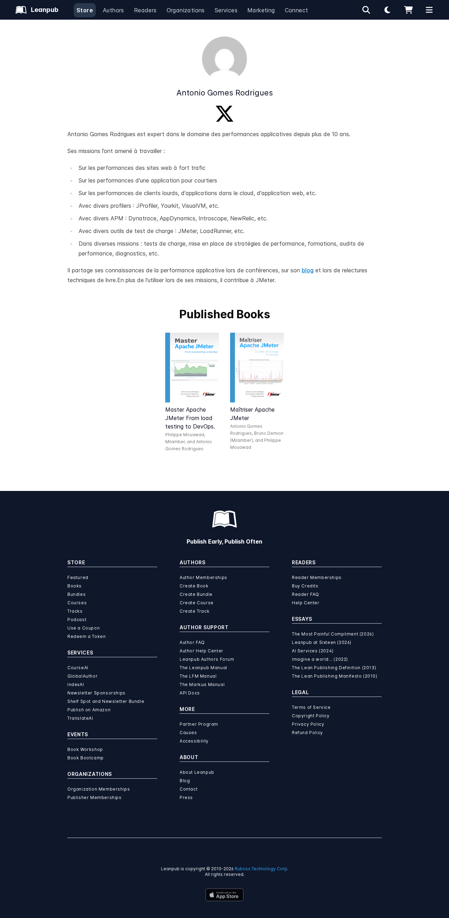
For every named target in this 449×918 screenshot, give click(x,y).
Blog (185, 780)
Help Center (306, 602)
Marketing (261, 10)
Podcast (76, 619)
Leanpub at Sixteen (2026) (321, 642)
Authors (113, 10)
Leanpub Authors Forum (207, 659)
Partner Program (199, 724)
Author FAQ (192, 642)
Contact (188, 789)
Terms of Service (311, 707)
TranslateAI (80, 718)
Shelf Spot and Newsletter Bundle (105, 701)
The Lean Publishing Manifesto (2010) (334, 676)
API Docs (190, 693)
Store (84, 10)
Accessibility (194, 741)
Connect (296, 10)
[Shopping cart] (408, 9)
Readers (145, 10)
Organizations (186, 10)
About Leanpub (197, 772)
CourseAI (77, 667)
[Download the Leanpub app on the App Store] (224, 895)
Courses (77, 602)
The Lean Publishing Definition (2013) (334, 667)
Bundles (76, 594)
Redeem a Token (86, 636)
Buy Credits (305, 585)
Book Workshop (85, 749)
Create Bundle (196, 594)
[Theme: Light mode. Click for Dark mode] (387, 9)
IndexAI (75, 684)
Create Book (194, 585)
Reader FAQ (305, 594)
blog (308, 270)
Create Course (197, 602)
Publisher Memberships (94, 797)
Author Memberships (203, 577)
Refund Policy (307, 732)
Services (226, 10)
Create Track (194, 611)
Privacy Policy (308, 724)
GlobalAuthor (82, 676)
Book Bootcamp (85, 757)
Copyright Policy (311, 715)
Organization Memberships (98, 789)
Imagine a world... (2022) (320, 659)
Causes (188, 732)
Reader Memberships (317, 577)
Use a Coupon (83, 628)
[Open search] (366, 9)
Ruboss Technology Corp (261, 868)
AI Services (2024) (313, 650)
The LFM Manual (198, 676)
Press (186, 797)
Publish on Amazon (88, 709)
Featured (77, 577)
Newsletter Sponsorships (96, 693)
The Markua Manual (202, 684)
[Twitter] (224, 114)
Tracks (75, 611)
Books (74, 585)
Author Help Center (201, 650)
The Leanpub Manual (203, 667)
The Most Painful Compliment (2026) (333, 634)
